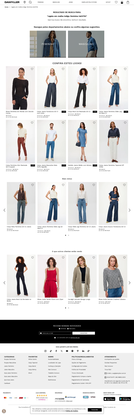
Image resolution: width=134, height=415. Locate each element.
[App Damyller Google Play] (125, 399)
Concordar (94, 409)
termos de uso (75, 337)
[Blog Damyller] (89, 351)
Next (128, 208)
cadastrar (83, 333)
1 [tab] (66, 235)
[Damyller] (12, 2)
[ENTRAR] (122, 2)
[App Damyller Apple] (109, 399)
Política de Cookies (72, 411)
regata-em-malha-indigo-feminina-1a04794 (24, 7)
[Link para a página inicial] (6, 7)
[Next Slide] (129, 210)
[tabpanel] (21, 206)
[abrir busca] (30, 2)
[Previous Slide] (4, 210)
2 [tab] (68, 235)
